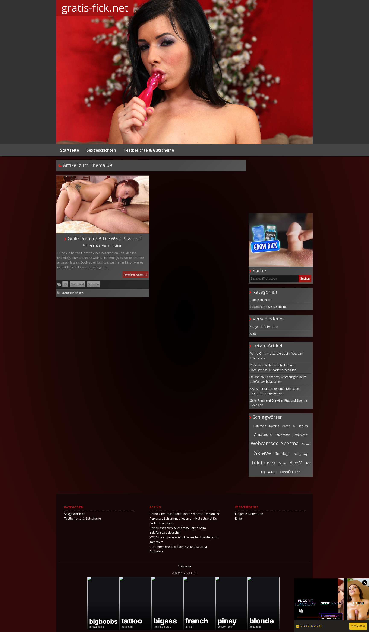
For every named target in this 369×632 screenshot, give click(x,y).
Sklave (262, 453)
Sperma (93, 284)
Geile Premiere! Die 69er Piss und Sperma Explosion (278, 402)
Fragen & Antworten (264, 327)
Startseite (69, 150)
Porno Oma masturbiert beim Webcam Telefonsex (277, 355)
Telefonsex (263, 462)
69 (65, 284)
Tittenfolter (282, 435)
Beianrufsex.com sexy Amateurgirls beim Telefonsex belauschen (278, 379)
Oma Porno (300, 435)
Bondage (282, 453)
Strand (306, 444)
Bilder (254, 334)
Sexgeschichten (101, 150)
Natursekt (77, 284)
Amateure (263, 434)
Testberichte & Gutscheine (149, 150)
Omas (282, 463)
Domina (274, 426)
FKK (308, 463)
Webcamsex (264, 443)
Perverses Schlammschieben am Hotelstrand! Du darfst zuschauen (273, 367)
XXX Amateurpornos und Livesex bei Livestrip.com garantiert (275, 391)
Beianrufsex (269, 472)
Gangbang (300, 454)
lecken (303, 426)
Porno (286, 426)
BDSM (296, 462)
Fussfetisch (290, 471)
